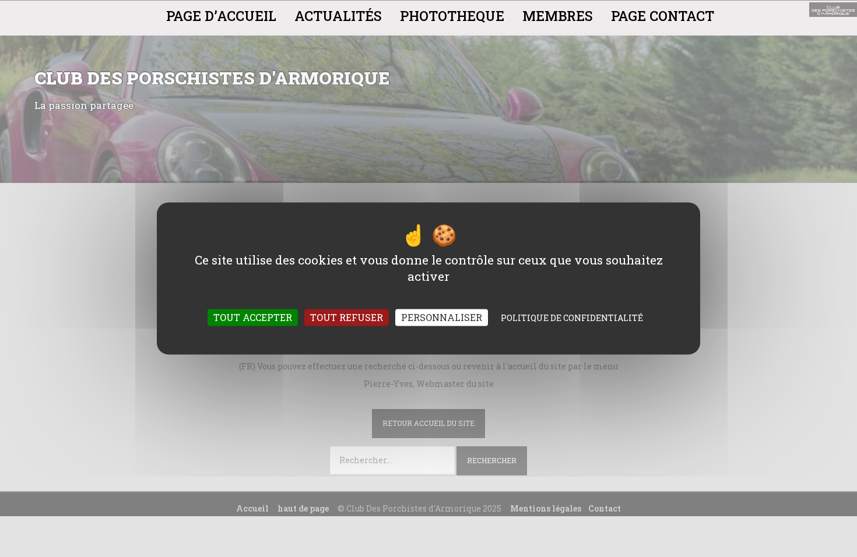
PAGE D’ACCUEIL (221, 15)
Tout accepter (252, 318)
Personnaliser (441, 318)
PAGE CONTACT (662, 15)
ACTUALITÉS (338, 15)
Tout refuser (346, 318)
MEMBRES (557, 15)
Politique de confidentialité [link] (572, 318)
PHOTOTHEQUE (452, 15)
